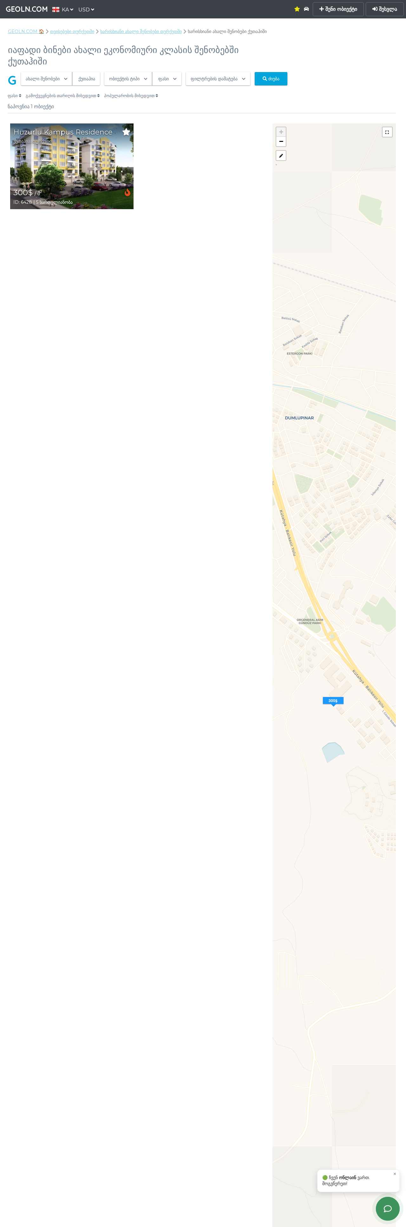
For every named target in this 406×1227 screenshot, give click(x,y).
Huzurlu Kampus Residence (63, 132)
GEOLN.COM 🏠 (26, 31)
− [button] (281, 141)
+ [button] (281, 132)
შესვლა (387, 9)
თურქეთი (42, 141)
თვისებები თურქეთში (72, 31)
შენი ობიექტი (340, 9)
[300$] (334, 708)
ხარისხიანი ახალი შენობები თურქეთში (141, 31)
